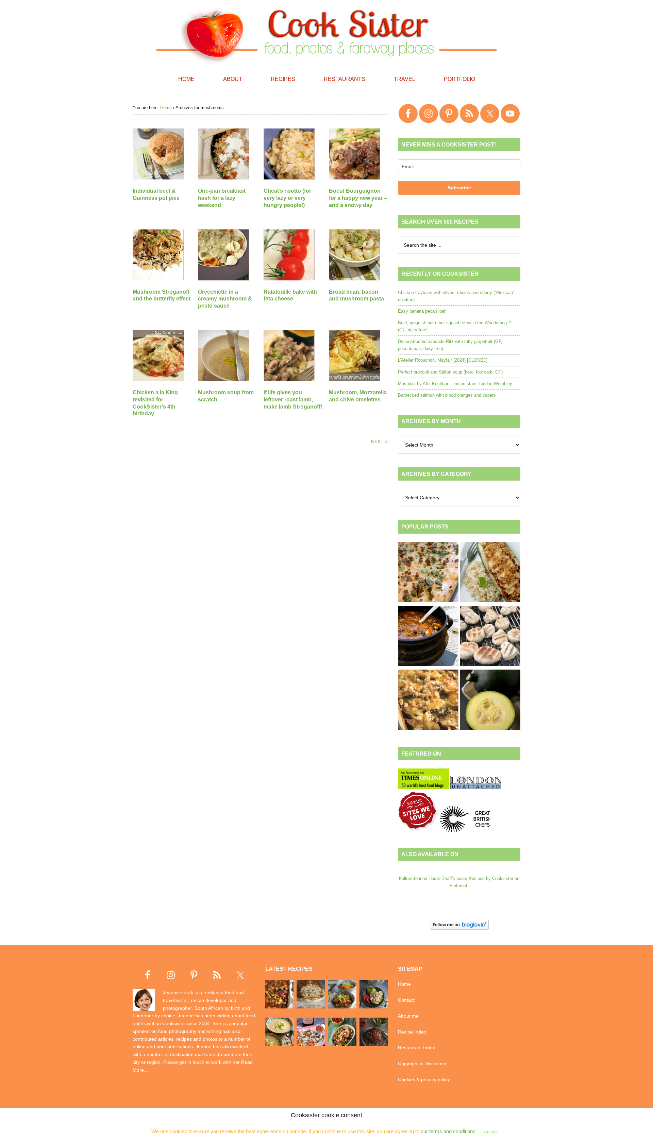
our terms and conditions (448, 1131)
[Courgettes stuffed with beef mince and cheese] (490, 573)
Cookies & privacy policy (424, 1079)
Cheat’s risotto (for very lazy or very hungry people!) (287, 198)
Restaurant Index (416, 1047)
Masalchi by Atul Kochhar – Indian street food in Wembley (455, 383)
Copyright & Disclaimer (422, 1063)
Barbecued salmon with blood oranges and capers (447, 395)
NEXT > (379, 441)
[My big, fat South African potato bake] (428, 701)
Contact (406, 1000)
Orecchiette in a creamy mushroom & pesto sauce (225, 299)
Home (404, 984)
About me (408, 1016)
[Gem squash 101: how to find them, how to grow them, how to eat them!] (490, 701)
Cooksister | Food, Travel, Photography (326, 34)
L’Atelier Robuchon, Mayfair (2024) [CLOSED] (443, 360)
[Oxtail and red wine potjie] (428, 637)
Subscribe (459, 187)
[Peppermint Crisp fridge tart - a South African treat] (428, 573)
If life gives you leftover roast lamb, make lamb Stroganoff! (293, 400)
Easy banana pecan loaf (422, 311)
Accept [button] (491, 1131)
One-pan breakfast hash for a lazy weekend (222, 198)
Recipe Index (412, 1032)
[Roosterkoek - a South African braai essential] (490, 637)
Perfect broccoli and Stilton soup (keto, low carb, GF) (450, 372)
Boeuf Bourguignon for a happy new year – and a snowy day (358, 198)
